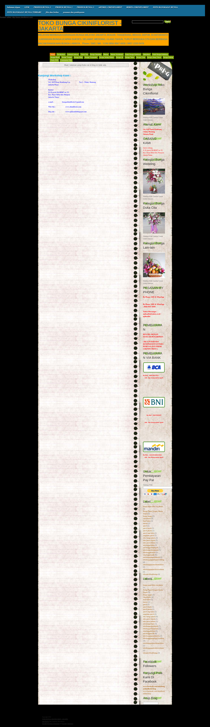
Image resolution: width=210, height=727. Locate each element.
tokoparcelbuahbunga (150, 574)
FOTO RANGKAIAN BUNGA (165, 7)
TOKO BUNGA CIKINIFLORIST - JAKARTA (79, 26)
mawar (145, 523)
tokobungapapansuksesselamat (153, 569)
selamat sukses (72, 54)
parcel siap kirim (148, 533)
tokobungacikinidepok (150, 548)
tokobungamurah (148, 555)
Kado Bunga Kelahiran (133, 54)
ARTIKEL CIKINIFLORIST (110, 7)
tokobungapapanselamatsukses (153, 565)
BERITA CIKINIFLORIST (137, 7)
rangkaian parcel (148, 536)
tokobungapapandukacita (151, 557)
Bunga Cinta (141, 57)
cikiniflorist (147, 519)
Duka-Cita (84, 54)
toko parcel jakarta (149, 543)
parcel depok (147, 528)
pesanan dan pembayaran (73, 12)
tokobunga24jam (148, 545)
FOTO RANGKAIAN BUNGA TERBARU (24, 12)
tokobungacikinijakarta (150, 550)
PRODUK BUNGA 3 (85, 7)
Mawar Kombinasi (117, 54)
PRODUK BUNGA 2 (63, 7)
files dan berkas (52, 12)
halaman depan (13, 7)
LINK (27, 7)
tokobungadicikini (149, 552)
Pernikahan (61, 54)
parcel (145, 526)
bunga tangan (147, 516)
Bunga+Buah (55, 57)
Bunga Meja (78, 57)
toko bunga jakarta (149, 538)
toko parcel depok (149, 540)
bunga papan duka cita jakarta (153, 506)
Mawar (106, 54)
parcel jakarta (147, 531)
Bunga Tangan (67, 57)
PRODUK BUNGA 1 (42, 7)
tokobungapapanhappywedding (153, 560)
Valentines (146, 54)
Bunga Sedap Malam (107, 57)
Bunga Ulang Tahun (154, 57)
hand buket (146, 521)
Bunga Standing (95, 54)
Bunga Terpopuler (91, 57)
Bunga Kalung (168, 57)
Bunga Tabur (129, 57)
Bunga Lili (119, 57)
